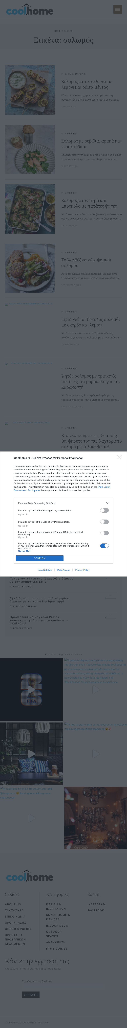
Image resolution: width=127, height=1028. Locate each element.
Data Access (63, 570)
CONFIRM (40, 558)
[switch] (104, 510)
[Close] (120, 458)
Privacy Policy (82, 570)
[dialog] (63, 514)
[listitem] (63, 503)
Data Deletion (45, 570)
